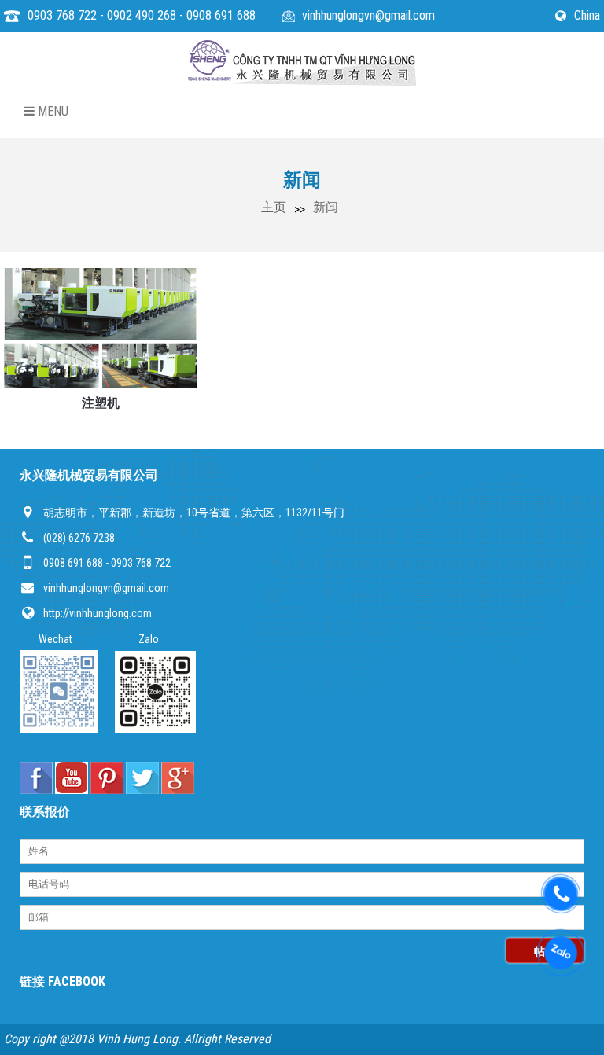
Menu (51, 111)
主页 (273, 207)
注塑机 (101, 402)
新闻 (325, 207)
